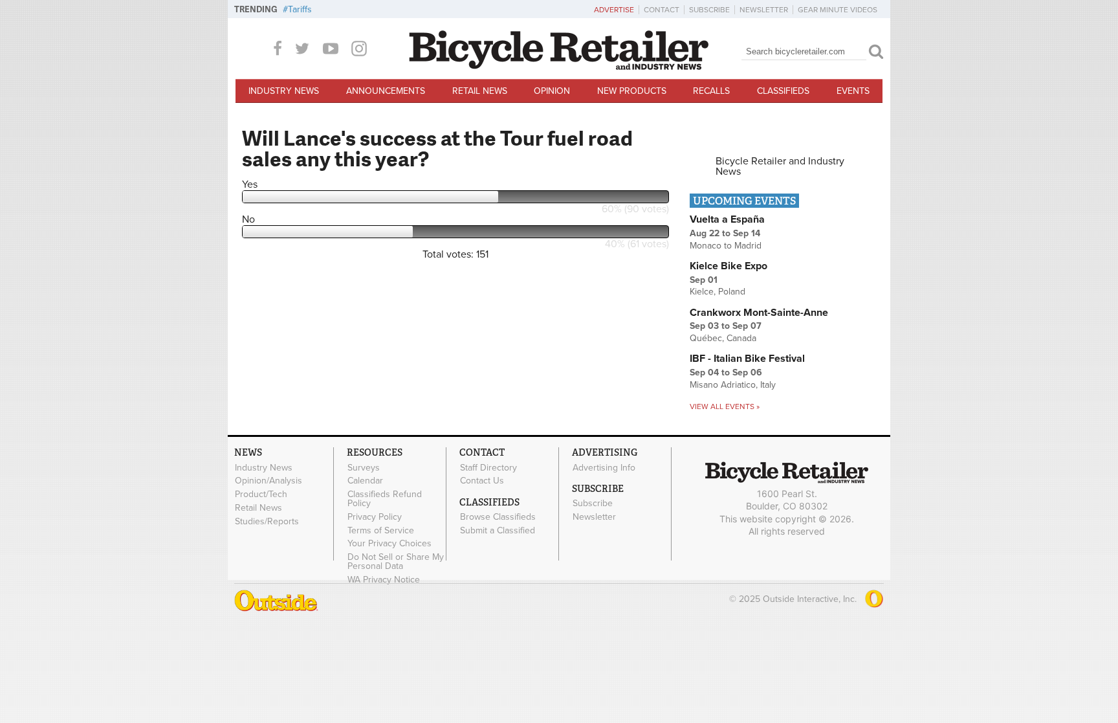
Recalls (711, 90)
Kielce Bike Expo (728, 266)
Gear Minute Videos (837, 9)
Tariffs (300, 9)
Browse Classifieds (498, 517)
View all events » (725, 406)
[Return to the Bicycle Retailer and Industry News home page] (559, 66)
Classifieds (783, 90)
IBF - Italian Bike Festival (747, 358)
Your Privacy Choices (389, 544)
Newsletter (764, 9)
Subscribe (709, 9)
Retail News (479, 90)
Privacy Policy (374, 516)
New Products (631, 90)
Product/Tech (261, 494)
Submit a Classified (497, 530)
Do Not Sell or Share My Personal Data (395, 562)
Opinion (552, 90)
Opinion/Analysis (268, 481)
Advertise (614, 9)
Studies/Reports (267, 521)
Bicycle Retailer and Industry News (780, 166)
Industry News (283, 90)
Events (853, 90)
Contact (661, 9)
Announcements (385, 90)
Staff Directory (488, 467)
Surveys (363, 467)
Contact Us (482, 481)
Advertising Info (604, 467)
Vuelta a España (727, 219)
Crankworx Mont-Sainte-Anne (759, 312)
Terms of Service (380, 530)
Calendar (365, 481)
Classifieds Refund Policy (384, 499)
